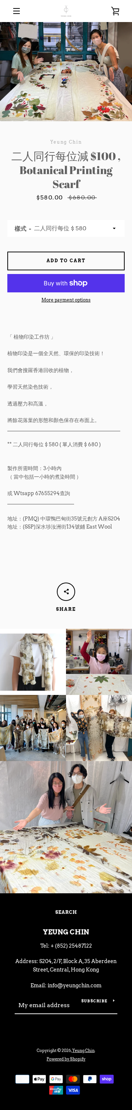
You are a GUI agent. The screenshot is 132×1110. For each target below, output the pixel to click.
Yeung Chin (66, 932)
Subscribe (94, 1001)
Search (66, 912)
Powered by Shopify (66, 1059)
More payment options (66, 300)
